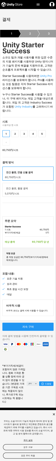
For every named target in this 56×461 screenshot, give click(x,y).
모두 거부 (28, 447)
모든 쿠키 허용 (28, 455)
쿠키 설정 (28, 440)
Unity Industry (24, 106)
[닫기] (54, 414)
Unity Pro (46, 75)
